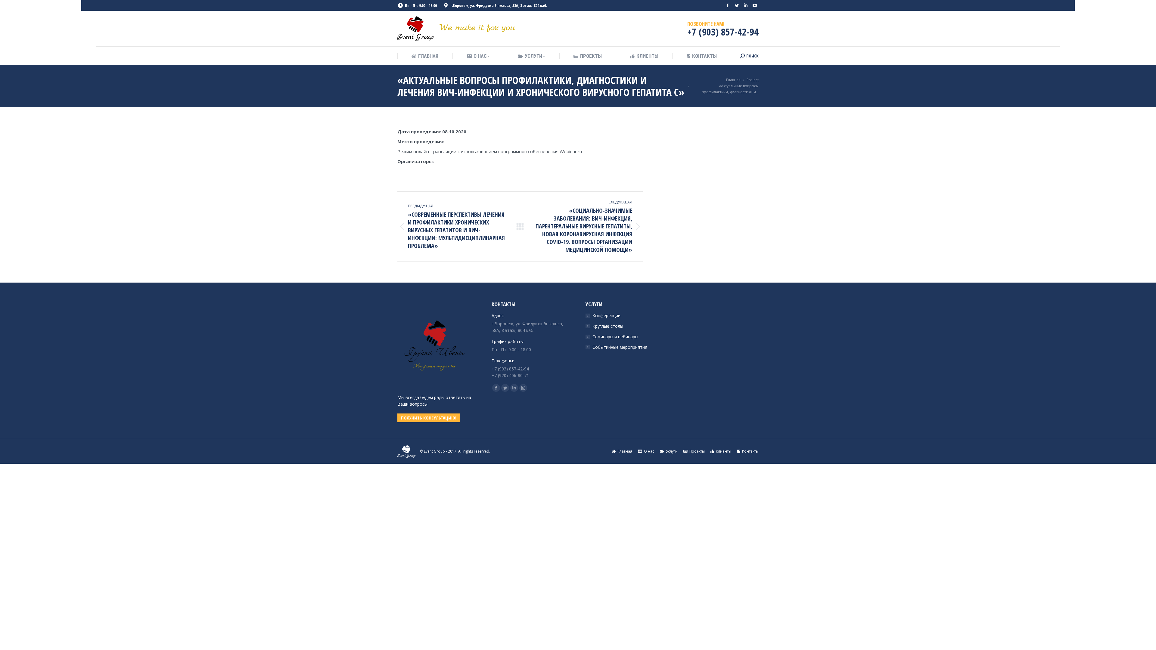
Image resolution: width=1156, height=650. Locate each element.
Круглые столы (607, 326)
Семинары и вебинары (615, 336)
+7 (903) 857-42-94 (723, 31)
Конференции (606, 315)
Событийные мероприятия (619, 347)
